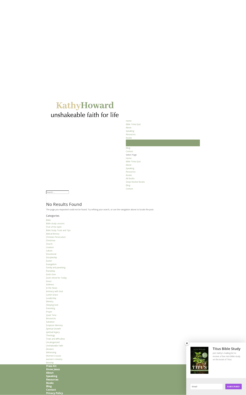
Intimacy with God (54, 291)
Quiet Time (51, 315)
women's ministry (54, 359)
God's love (51, 274)
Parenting (50, 308)
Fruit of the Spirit (54, 227)
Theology (50, 335)
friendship (50, 271)
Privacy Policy (54, 393)
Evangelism (51, 264)
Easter (49, 260)
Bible (48, 220)
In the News (51, 288)
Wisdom (50, 349)
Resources (131, 134)
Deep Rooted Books (135, 144)
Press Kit (51, 366)
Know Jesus (53, 369)
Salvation (50, 321)
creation (50, 247)
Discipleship (51, 257)
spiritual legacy (53, 332)
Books (129, 137)
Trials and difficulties (55, 338)
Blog (128, 148)
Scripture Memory (54, 325)
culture (49, 250)
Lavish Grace (52, 294)
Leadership (51, 298)
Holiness (50, 284)
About (128, 127)
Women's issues (53, 355)
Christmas (50, 240)
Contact (129, 151)
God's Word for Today (56, 277)
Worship (50, 362)
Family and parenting (55, 267)
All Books (130, 141)
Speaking (130, 131)
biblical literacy (52, 233)
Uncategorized (53, 342)
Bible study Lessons (55, 223)
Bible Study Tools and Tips (58, 230)
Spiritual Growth (53, 328)
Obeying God (52, 304)
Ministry (49, 301)
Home (129, 120)
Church (49, 243)
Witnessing (51, 352)
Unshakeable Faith (54, 345)
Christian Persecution (56, 237)
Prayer (49, 311)
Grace (49, 281)
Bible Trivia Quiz (133, 124)
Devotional (51, 254)
